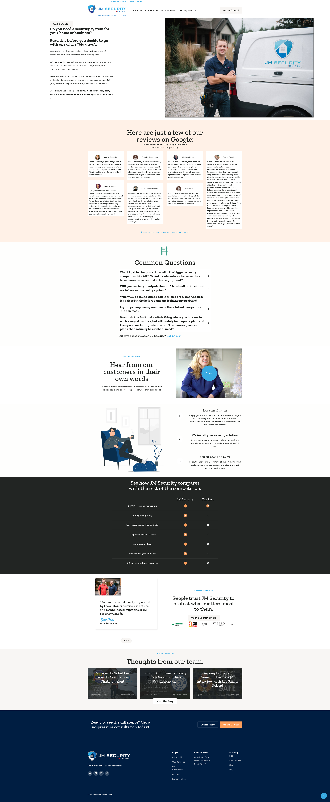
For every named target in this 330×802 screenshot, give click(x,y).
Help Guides (235, 760)
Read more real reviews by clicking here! (165, 232)
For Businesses (168, 10)
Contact (176, 774)
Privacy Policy (179, 779)
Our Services (151, 10)
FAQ (231, 769)
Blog (231, 765)
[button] (187, 10)
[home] (107, 10)
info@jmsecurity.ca (118, 1)
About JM (137, 10)
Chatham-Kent (201, 757)
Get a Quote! (231, 10)
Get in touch (173, 336)
